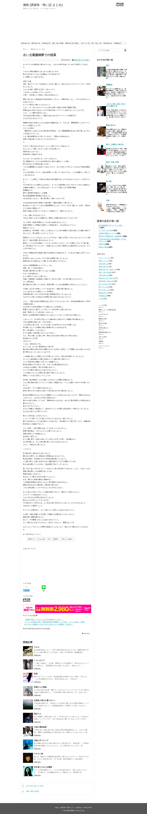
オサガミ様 (38, 754)
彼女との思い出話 (112, 162)
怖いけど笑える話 (105, 284)
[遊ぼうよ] (28, 718)
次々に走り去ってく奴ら (35, 786)
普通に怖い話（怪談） (72, 43)
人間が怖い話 (46, 43)
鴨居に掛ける (111, 125)
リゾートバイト (104, 346)
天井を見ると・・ (105, 328)
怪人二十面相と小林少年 (115, 144)
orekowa (87, 633)
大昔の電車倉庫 (40, 727)
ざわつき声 (103, 337)
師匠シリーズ (103, 261)
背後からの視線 (40, 687)
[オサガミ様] (28, 758)
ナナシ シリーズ (104, 258)
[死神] (28, 678)
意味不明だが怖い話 (106, 281)
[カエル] (28, 651)
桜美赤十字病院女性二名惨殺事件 (113, 236)
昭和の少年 (103, 319)
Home (56, 807)
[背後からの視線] (28, 691)
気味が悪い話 (107, 43)
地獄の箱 (104, 244)
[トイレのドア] (28, 664)
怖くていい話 (85, 43)
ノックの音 (103, 305)
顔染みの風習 (105, 247)
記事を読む (37, 655)
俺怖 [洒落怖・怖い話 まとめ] (43, 5)
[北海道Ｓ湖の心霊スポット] (28, 704)
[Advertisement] (74, 27)
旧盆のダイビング (41, 740)
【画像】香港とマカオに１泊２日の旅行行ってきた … (44, 619)
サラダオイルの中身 (108, 230)
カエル (36, 647)
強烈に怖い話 (35, 43)
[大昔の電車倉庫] (28, 731)
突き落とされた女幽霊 (43, 767)
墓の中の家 (103, 323)
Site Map (78, 807)
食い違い (109, 181)
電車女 (101, 341)
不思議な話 (117, 43)
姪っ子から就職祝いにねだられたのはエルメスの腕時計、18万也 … (49, 624)
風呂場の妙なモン (105, 332)
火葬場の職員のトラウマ (109, 233)
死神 (36, 674)
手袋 (107, 200)
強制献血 (109, 84)
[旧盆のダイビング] (28, 744)
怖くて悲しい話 (96, 43)
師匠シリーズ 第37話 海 (107, 310)
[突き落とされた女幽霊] (28, 771)
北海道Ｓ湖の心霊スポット (45, 700)
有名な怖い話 (25, 43)
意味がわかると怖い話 (107, 278)
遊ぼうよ (37, 714)
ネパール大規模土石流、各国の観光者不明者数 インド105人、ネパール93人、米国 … (55, 622)
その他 (101, 298)
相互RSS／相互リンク (67, 807)
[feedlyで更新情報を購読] (118, 4)
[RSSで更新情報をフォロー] (122, 4)
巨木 (107, 65)
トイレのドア (39, 660)
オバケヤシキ (103, 314)
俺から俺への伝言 (32, 791)
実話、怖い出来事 (57, 43)
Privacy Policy (88, 807)
